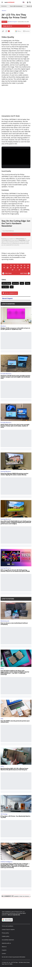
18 (28, 265)
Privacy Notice (22, 240)
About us (4, 946)
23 (17, 267)
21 (11, 267)
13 (11, 265)
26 (28, 267)
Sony (21, 283)
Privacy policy (5, 933)
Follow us (19, 31)
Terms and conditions (7, 926)
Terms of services (20, 238)
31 (19, 270)
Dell (11, 287)
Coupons (4, 950)
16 (21, 265)
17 (24, 265)
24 (21, 267)
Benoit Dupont (13, 21)
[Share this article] (3, 31)
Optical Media (6, 283)
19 (4, 267)
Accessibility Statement (8, 940)
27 (12, 270)
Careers (4, 953)
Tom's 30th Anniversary (16, 6)
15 (17, 265)
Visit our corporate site (14, 914)
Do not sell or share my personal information (13, 957)
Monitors (4, 10)
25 (24, 267)
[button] (30, 2)
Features (4, 22)
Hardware (5, 287)
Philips (28, 283)
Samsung (15, 283)
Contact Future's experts (8, 929)
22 (14, 267)
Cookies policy (5, 936)
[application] (16, 156)
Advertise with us (6, 943)
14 (14, 265)
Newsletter (27, 31)
